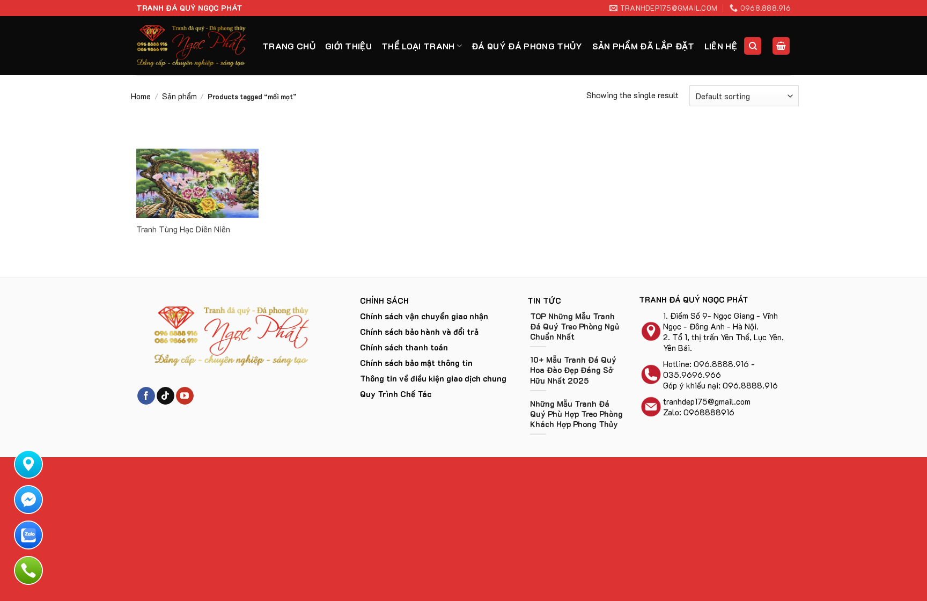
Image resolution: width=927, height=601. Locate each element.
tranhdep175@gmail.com (707, 401)
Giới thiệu (348, 46)
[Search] (752, 46)
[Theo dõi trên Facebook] (146, 396)
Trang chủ (288, 46)
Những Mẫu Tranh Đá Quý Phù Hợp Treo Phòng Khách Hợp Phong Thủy (576, 414)
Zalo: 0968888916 (698, 412)
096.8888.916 (721, 363)
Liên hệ (720, 46)
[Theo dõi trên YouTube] (185, 396)
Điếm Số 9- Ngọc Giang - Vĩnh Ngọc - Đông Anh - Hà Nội (720, 321)
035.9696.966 (692, 374)
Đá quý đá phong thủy (527, 46)
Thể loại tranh (417, 46)
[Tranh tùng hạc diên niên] (197, 183)
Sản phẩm (179, 96)
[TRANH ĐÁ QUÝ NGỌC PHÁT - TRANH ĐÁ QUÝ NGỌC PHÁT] (191, 45)
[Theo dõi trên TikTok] (165, 396)
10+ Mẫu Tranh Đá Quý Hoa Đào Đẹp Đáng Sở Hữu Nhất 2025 (573, 370)
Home (141, 96)
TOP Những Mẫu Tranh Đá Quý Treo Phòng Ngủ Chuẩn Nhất (574, 326)
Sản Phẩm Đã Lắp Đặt (643, 46)
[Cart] (781, 46)
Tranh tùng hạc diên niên (183, 229)
